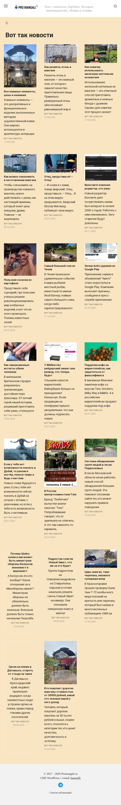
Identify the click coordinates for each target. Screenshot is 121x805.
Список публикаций (60, 792)
